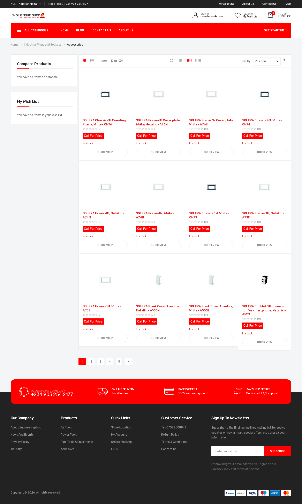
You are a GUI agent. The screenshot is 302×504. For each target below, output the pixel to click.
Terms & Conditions (174, 442)
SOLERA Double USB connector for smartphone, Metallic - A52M (264, 310)
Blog (80, 30)
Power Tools (69, 434)
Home (64, 30)
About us (126, 30)
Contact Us (269, 3)
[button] (26, 4)
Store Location (121, 427)
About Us (248, 3)
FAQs (288, 3)
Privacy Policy (20, 442)
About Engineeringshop (26, 427)
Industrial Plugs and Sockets (43, 44)
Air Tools (66, 427)
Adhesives (67, 449)
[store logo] (28, 15)
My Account (119, 434)
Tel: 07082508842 (174, 427)
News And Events (22, 434)
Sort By (246, 61)
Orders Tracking (121, 442)
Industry (16, 449)
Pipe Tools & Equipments (77, 442)
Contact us (101, 30)
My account (226, 3)
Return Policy (170, 434)
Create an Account (213, 16)
